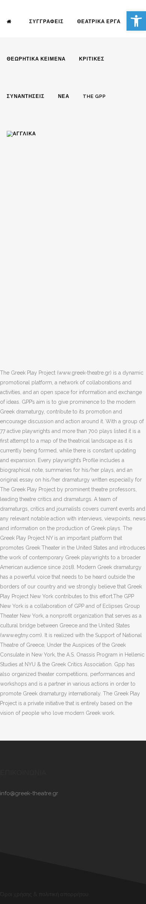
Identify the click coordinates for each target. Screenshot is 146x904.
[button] (136, 21)
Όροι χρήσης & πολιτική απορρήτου (44, 894)
